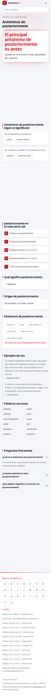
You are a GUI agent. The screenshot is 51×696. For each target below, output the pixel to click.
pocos (29, 419)
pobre (29, 409)
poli (28, 424)
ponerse (7, 434)
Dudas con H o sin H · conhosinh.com (18, 627)
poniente (31, 434)
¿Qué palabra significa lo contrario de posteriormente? (20, 486)
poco (29, 414)
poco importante (11, 419)
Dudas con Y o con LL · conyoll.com (17, 645)
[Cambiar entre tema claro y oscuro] (46, 3)
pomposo (8, 429)
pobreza (7, 414)
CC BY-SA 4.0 (13, 689)
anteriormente (23, 139)
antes (9, 139)
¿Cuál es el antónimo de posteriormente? (22, 457)
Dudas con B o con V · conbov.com (17, 623)
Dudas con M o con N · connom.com (18, 632)
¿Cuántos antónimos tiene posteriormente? (15, 475)
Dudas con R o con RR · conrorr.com (17, 636)
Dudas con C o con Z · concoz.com (17, 663)
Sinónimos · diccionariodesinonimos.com (20, 618)
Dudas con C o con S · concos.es (16, 654)
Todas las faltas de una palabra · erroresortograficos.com (16, 669)
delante (10, 155)
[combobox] (25, 10)
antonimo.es (7, 17)
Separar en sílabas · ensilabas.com (17, 614)
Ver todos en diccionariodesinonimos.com (25, 342)
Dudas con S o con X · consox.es (16, 650)
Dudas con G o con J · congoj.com (16, 641)
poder (6, 424)
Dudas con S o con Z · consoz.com (17, 659)
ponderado (32, 429)
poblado (7, 409)
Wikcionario (37, 687)
